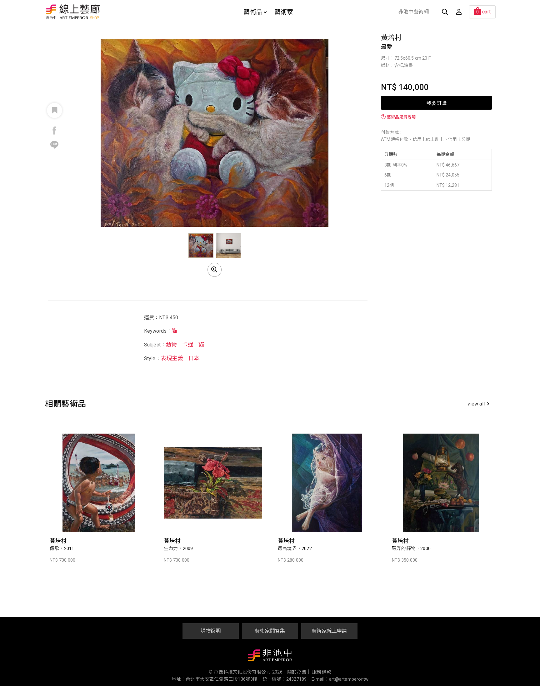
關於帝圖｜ (299, 672)
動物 (171, 344)
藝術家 (283, 12)
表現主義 (172, 358)
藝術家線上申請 (329, 631)
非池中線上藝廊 (95, 11)
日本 (194, 358)
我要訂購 (437, 103)
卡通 (187, 344)
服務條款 (321, 672)
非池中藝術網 (413, 12)
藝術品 (252, 12)
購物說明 (211, 631)
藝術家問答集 (270, 631)
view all (476, 404)
